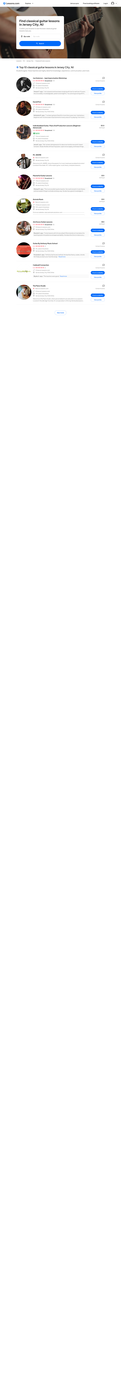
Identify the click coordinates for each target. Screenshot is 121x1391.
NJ (24, 61)
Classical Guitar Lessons (42, 61)
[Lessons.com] (11, 3)
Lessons (18, 61)
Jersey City (30, 61)
